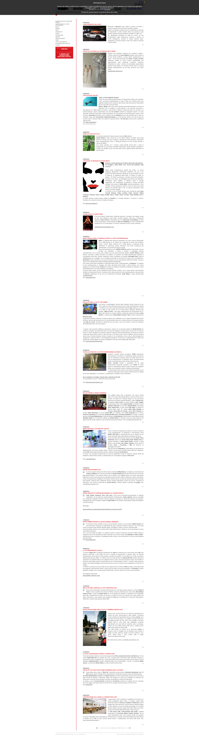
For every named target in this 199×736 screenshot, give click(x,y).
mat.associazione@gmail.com (94, 341)
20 (102, 728)
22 (106, 728)
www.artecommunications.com (94, 382)
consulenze (59, 35)
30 (123, 728)
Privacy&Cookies (121, 734)
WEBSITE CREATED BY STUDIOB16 (135, 734)
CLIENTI (57, 45)
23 (108, 728)
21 (104, 728)
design (57, 28)
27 (117, 728)
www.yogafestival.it (90, 122)
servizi (57, 36)
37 (127, 728)
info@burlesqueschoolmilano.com (104, 227)
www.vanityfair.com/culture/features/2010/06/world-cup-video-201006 (102, 509)
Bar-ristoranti (60, 38)
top (143, 44)
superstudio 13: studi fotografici (62, 25)
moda (57, 27)
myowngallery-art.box (62, 43)
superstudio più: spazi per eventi (63, 22)
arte (56, 30)
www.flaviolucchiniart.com (115, 71)
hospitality (59, 31)
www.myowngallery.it (91, 203)
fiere (57, 40)
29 (121, 728)
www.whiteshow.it (90, 277)
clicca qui (107, 9)
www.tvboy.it (89, 684)
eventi (57, 33)
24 (110, 728)
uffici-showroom (61, 41)
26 (115, 728)
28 (119, 728)
